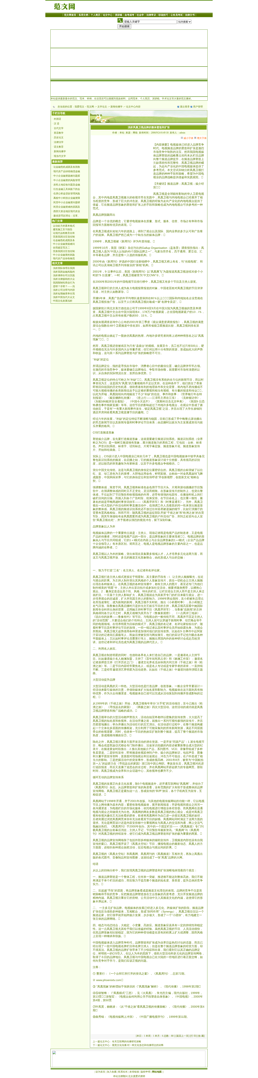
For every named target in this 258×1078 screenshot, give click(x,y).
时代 (156, 148)
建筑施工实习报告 (62, 229)
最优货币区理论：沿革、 (66, 215)
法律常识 (151, 15)
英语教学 (58, 132)
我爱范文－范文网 (84, 106)
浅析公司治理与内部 (64, 290)
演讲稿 (118, 15)
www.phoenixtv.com (108, 980)
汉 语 (56, 123)
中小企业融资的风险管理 (66, 180)
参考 (156, 170)
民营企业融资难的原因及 (66, 206)
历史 (115, 386)
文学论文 (102, 106)
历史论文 (58, 137)
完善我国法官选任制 (64, 236)
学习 (112, 960)
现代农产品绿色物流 (64, 258)
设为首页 (100, 1071)
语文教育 (58, 146)
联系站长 (123, 1071)
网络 (101, 791)
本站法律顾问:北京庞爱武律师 (129, 1076)
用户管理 (198, 106)
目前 (162, 418)
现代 (168, 986)
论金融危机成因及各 (64, 240)
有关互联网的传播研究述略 (126, 1041)
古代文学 (58, 128)
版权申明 (145, 1071)
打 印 (193, 1035)
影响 (181, 193)
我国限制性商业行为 (64, 282)
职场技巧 (163, 15)
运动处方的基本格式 (64, 225)
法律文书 (190, 15)
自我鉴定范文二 (61, 247)
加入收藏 (112, 1071)
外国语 (57, 119)
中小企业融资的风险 (64, 254)
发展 (159, 345)
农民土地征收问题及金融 (66, 184)
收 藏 (201, 1035)
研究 (160, 335)
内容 (159, 144)
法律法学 (58, 142)
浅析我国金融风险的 (64, 271)
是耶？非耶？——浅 (64, 286)
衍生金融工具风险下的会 (66, 189)
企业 (192, 298)
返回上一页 (182, 1035)
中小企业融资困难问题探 (66, 175)
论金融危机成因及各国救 (66, 167)
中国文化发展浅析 (62, 300)
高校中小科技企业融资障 (66, 198)
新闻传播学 (116, 106)
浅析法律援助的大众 (64, 279)
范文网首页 (70, 15)
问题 (143, 960)
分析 (187, 170)
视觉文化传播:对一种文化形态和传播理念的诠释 (137, 1045)
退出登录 (185, 106)
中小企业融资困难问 (64, 244)
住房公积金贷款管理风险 (66, 193)
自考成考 (129, 15)
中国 (181, 166)
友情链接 (134, 1071)
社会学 (140, 15)
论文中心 (107, 15)
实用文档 (83, 15)
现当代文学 (60, 156)
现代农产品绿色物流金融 (66, 171)
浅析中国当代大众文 (64, 297)
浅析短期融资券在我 (64, 293)
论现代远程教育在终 (64, 233)
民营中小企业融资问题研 (66, 202)
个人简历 (95, 15)
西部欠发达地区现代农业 (66, 211)
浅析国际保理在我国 (64, 268)
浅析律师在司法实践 (64, 275)
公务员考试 (177, 15)
